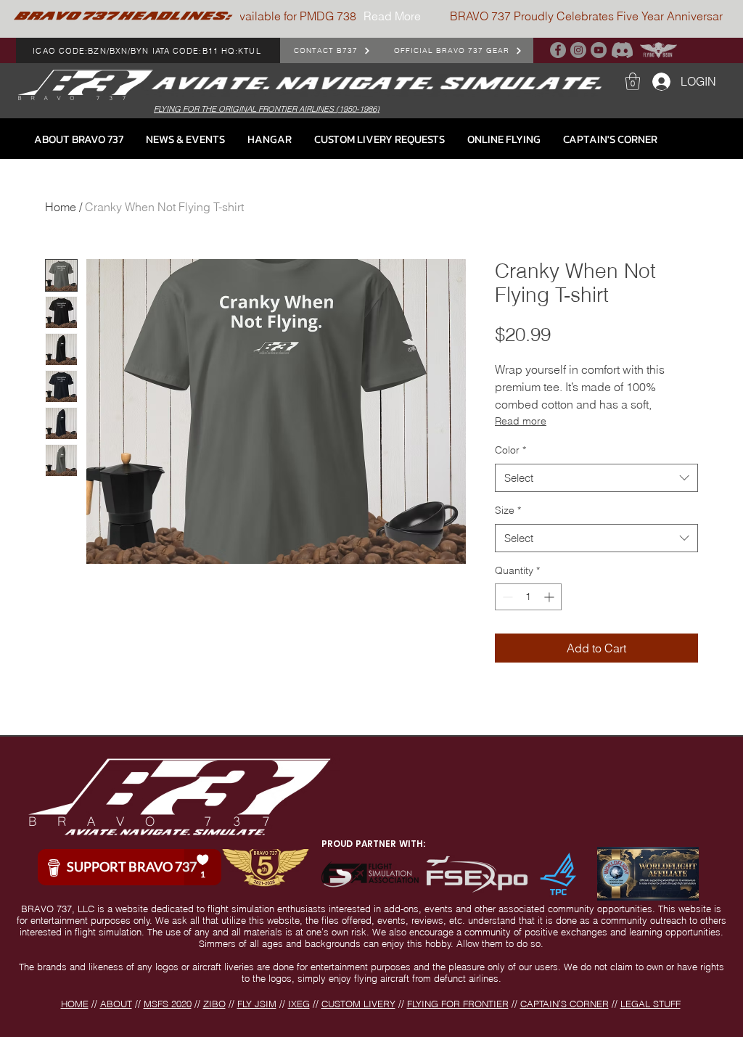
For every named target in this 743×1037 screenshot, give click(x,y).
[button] (632, 81)
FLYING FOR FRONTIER (458, 1003)
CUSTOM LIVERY (358, 1003)
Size (508, 510)
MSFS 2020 (168, 1003)
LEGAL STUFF (650, 1003)
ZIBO (214, 1003)
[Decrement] (506, 597)
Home (60, 207)
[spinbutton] (528, 597)
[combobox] (596, 478)
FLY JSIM (256, 1003)
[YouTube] (599, 50)
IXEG (299, 1003)
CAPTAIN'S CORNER (564, 1003)
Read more (520, 420)
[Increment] (550, 597)
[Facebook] (558, 50)
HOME (75, 1003)
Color (510, 449)
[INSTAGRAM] (578, 50)
